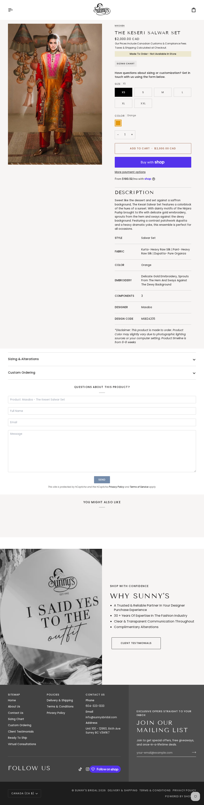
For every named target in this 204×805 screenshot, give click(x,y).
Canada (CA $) (22, 793)
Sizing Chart (126, 63)
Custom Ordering (21, 372)
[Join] (192, 752)
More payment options (130, 172)
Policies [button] (53, 694)
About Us (14, 706)
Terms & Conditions (60, 706)
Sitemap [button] (14, 694)
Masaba (120, 25)
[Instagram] (87, 769)
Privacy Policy (116, 486)
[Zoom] (55, 94)
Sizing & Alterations (23, 359)
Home (12, 700)
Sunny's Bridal (86, 790)
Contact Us (15, 713)
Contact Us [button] (95, 694)
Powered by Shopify (180, 796)
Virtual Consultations (22, 744)
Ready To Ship (17, 738)
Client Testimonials (136, 643)
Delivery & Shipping (60, 700)
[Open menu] (14, 10)
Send (102, 479)
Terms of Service (139, 486)
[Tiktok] (80, 769)
